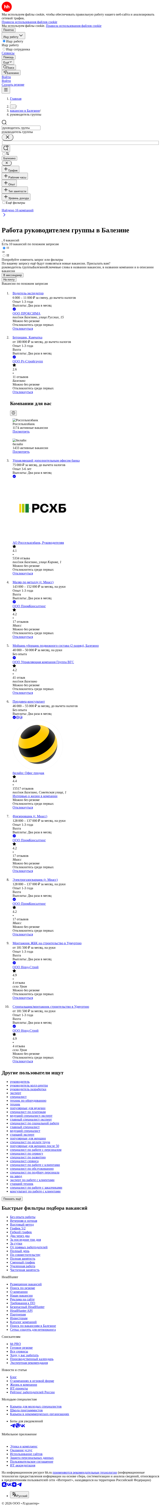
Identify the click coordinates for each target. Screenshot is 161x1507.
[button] (6, 77)
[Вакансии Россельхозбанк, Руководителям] (85, 510)
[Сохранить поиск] (6, 148)
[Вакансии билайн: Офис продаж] (85, 745)
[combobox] (21, 128)
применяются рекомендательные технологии (85, 1472)
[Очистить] (7, 137)
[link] (9, 67)
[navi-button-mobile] (6, 90)
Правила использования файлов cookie (73, 26)
